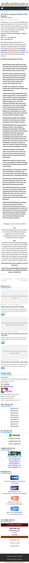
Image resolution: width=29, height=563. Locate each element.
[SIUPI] (14, 5)
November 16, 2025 (6, 304)
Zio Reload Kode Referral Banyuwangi (22, 279)
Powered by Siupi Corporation (14, 559)
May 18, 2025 (5, 360)
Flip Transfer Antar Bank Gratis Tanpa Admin (14, 352)
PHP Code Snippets (8, 562)
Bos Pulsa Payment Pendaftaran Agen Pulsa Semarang (14, 324)
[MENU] (27, 8)
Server (3, 274)
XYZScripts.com (21, 562)
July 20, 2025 (4, 331)
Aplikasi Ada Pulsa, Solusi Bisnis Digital (14, 297)
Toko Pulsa (11, 22)
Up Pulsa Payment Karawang (6, 279)
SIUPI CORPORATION (14, 19)
